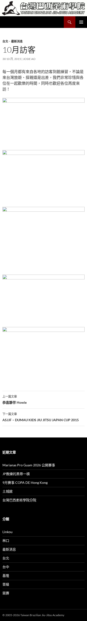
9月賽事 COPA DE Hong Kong (25, 482)
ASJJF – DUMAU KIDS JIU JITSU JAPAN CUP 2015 (40, 417)
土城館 (7, 491)
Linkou (7, 532)
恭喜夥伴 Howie (14, 399)
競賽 (5, 593)
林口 (5, 540)
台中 (5, 567)
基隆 (5, 575)
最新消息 (17, 41)
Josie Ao (29, 59)
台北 (5, 41)
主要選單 (81, 22)
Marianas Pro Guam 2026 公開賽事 (28, 465)
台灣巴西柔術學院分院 (19, 500)
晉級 (5, 584)
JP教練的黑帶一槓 (16, 474)
